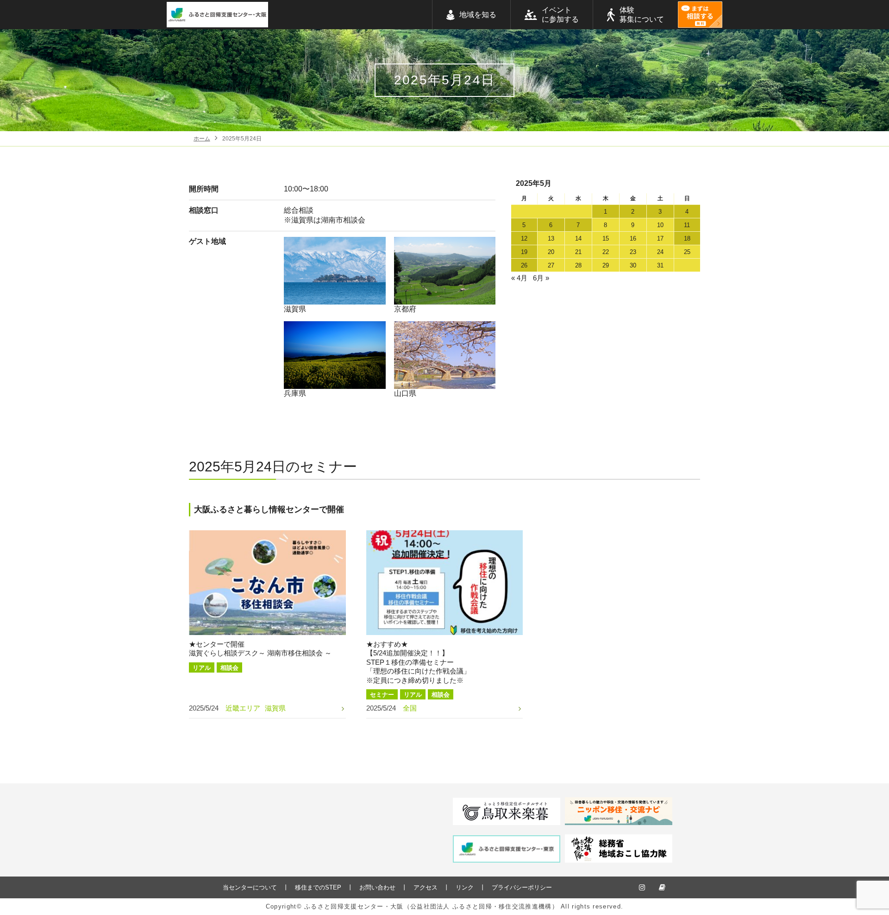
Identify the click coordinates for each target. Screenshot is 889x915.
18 (687, 238)
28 (578, 265)
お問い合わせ (377, 887)
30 (633, 265)
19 (524, 251)
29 (605, 265)
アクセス (425, 887)
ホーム (202, 138)
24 (660, 251)
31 (660, 265)
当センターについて (250, 887)
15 (605, 238)
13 (551, 238)
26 (524, 265)
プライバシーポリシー (522, 887)
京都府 (405, 309)
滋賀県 (295, 309)
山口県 (405, 393)
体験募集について (642, 14)
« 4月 (519, 278)
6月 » (541, 278)
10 (660, 225)
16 (633, 238)
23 (633, 251)
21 (578, 251)
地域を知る (477, 15)
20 (551, 251)
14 (578, 238)
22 (605, 251)
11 (687, 225)
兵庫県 (295, 393)
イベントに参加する (560, 14)
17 (660, 238)
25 (687, 251)
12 (524, 238)
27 (551, 265)
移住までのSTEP (318, 887)
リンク (465, 887)
